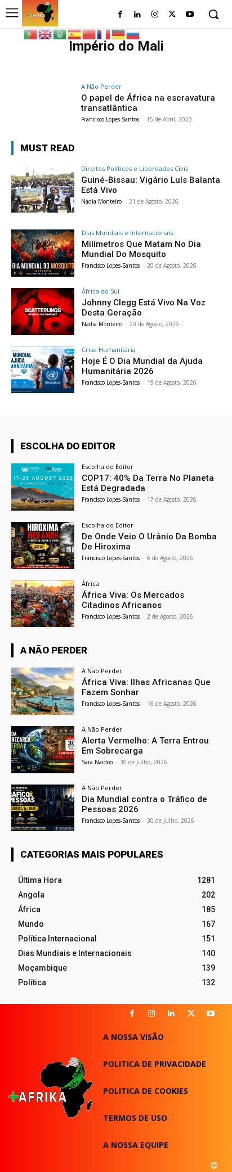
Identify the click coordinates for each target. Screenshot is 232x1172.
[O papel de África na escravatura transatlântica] (42, 106)
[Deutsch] (118, 33)
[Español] (75, 33)
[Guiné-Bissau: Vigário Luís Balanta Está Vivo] (42, 189)
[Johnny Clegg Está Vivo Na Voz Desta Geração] (42, 311)
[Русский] (133, 33)
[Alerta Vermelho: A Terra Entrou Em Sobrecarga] (42, 749)
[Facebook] (120, 15)
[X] (191, 1014)
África (90, 583)
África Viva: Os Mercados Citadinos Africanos (133, 600)
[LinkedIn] (137, 15)
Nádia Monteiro (101, 201)
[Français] (104, 33)
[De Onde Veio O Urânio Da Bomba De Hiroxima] (42, 545)
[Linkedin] (171, 1014)
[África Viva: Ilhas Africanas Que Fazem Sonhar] (42, 691)
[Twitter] (172, 15)
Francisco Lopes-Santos (110, 119)
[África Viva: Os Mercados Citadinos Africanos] (42, 604)
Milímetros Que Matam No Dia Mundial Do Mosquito (141, 249)
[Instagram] (155, 15)
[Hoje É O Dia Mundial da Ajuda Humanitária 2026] (42, 370)
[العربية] (60, 33)
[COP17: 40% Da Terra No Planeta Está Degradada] (42, 487)
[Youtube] (189, 15)
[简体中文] (89, 33)
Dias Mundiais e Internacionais (127, 232)
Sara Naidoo (97, 762)
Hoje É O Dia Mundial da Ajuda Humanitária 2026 (142, 366)
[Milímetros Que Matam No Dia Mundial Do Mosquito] (42, 253)
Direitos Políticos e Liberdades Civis (134, 168)
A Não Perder (101, 86)
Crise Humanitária (109, 349)
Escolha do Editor (107, 466)
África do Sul (100, 291)
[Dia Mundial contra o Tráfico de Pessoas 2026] (42, 808)
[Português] (31, 33)
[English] (45, 33)
